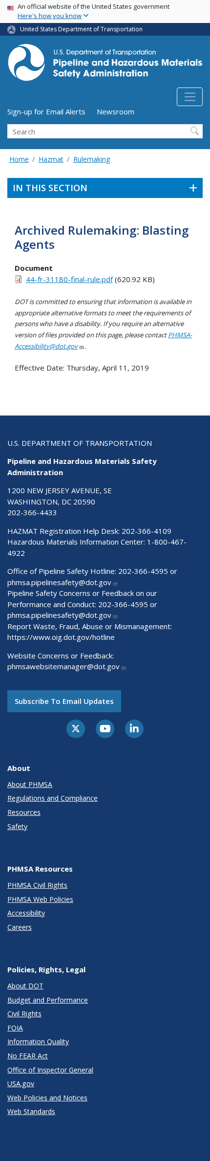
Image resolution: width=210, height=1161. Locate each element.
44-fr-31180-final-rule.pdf (69, 279)
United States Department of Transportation (81, 29)
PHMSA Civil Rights (37, 885)
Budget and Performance (47, 1000)
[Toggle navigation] (190, 97)
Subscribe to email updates (64, 701)
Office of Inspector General (50, 1069)
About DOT (25, 985)
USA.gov (20, 1083)
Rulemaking (91, 159)
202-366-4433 (32, 512)
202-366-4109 (146, 531)
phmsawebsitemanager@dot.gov (63, 666)
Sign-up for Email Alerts (46, 111)
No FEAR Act (27, 1055)
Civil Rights (24, 1013)
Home (19, 159)
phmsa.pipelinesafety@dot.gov (59, 582)
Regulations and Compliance (52, 798)
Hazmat (51, 159)
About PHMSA (29, 784)
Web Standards (31, 1111)
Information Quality (38, 1041)
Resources (24, 812)
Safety (17, 826)
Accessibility (26, 913)
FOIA (15, 1027)
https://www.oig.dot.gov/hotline (61, 637)
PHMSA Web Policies (40, 899)
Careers (19, 927)
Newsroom (115, 111)
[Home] (105, 65)
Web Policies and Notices (47, 1097)
